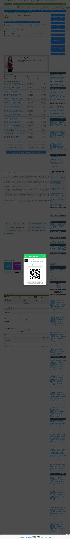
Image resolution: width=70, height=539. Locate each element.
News (26, 537)
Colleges (38, 537)
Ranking (49, 537)
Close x (68, 534)
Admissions (22, 537)
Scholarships (29, 537)
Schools (34, 537)
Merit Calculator (44, 537)
